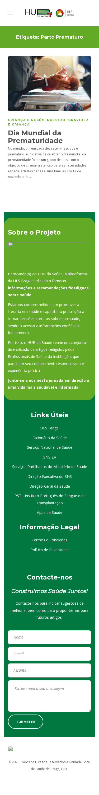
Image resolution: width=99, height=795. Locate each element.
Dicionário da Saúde (49, 437)
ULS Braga (49, 427)
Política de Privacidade (49, 549)
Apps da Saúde (49, 512)
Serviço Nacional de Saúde (49, 447)
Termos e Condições (49, 539)
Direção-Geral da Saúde (49, 486)
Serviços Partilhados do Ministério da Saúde (49, 466)
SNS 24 (49, 457)
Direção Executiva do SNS (49, 476)
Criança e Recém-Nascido (36, 120)
